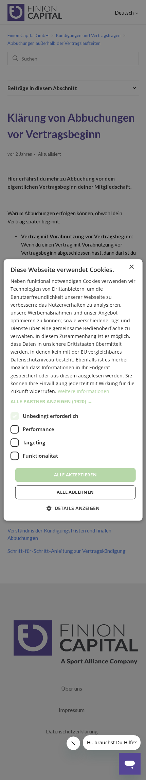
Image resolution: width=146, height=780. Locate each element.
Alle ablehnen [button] (75, 492)
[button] (73, 402)
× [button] (131, 267)
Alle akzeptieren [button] (75, 475)
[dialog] (73, 390)
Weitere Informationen (83, 391)
